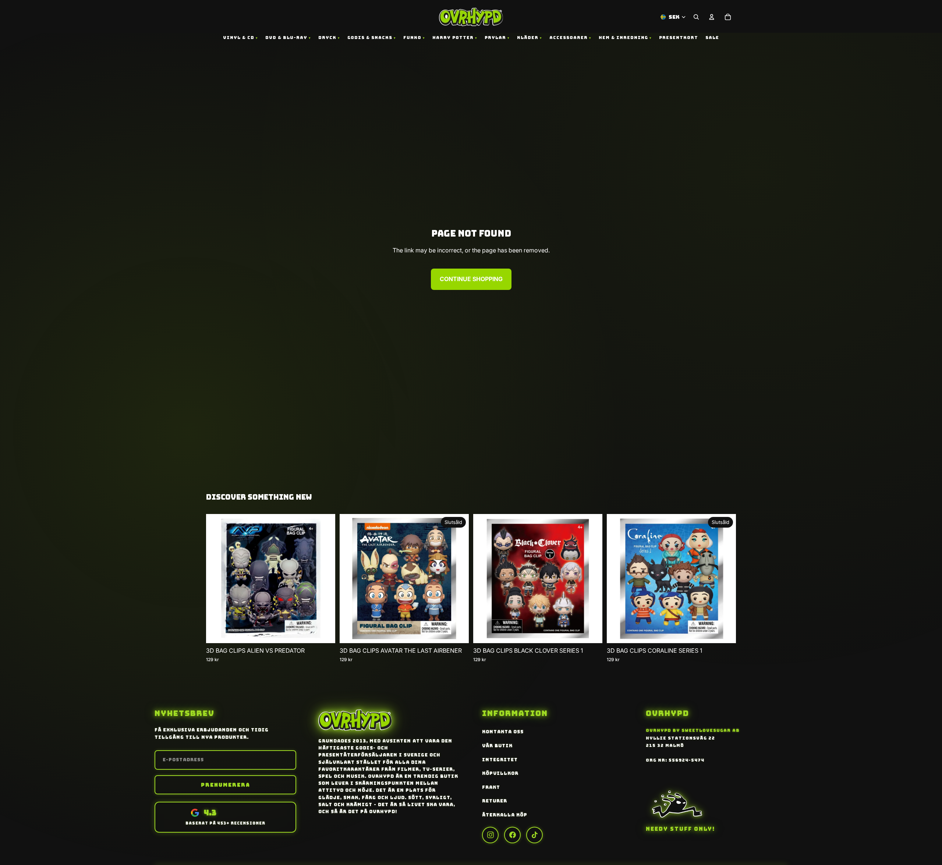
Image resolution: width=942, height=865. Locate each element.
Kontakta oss (503, 732)
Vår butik (497, 746)
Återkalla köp (504, 815)
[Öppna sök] (696, 17)
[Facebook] (512, 835)
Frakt (491, 787)
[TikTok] (534, 835)
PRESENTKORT (678, 37)
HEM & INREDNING (623, 37)
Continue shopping (471, 279)
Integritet (500, 760)
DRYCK (327, 37)
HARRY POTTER (453, 37)
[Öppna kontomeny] (712, 17)
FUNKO (412, 37)
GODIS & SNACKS (369, 37)
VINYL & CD (238, 37)
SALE (712, 37)
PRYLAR (495, 37)
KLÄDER (527, 37)
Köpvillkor (500, 773)
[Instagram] (490, 835)
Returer (494, 801)
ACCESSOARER (568, 37)
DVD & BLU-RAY (286, 37)
